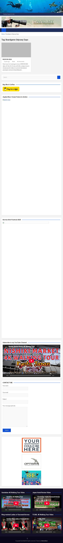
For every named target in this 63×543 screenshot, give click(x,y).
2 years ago (7, 61)
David (13, 61)
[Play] (4, 375)
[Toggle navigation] (8, 30)
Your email (5, 392)
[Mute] (56, 375)
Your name (5, 385)
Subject (4, 399)
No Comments (20, 61)
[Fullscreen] (58, 375)
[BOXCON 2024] (16, 50)
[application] (31, 361)
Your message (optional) (9, 405)
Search (58, 77)
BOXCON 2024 (7, 59)
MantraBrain (44, 541)
